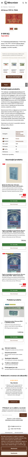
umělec (23, 97)
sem (21, 443)
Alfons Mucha (4, 98)
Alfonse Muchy (20, 43)
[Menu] (2, 2)
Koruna (17, 138)
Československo (19, 141)
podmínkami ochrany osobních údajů (14, 420)
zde (24, 444)
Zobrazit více (14, 401)
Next (26, 323)
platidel (12, 95)
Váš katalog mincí (8, 432)
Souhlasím (14, 453)
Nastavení (14, 448)
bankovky (16, 102)
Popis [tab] (6, 85)
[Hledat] (23, 2)
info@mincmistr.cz (15, 426)
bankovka (15, 41)
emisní (19, 113)
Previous (2, 323)
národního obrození (20, 98)
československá (8, 41)
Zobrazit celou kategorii (14, 76)
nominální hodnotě (13, 92)
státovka (6, 92)
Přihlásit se (23, 415)
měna (18, 111)
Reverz (12, 102)
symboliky (3, 47)
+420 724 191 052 (15, 429)
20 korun (20, 92)
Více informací (14, 204)
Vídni (15, 110)
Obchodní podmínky (19, 432)
